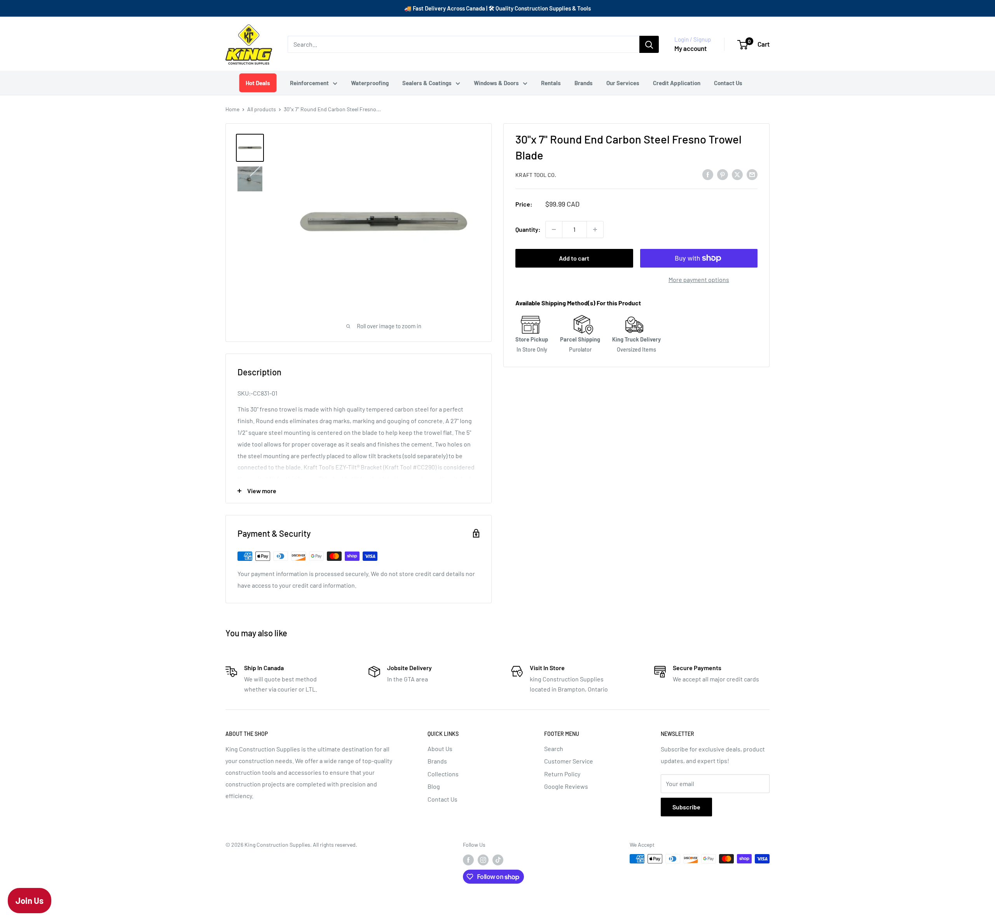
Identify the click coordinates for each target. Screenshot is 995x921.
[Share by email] (752, 174)
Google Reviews (566, 786)
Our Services (622, 82)
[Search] (649, 44)
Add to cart (574, 258)
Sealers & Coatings (427, 82)
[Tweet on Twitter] (737, 174)
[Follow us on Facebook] (468, 859)
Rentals (551, 82)
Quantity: (528, 229)
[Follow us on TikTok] (497, 859)
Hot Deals (258, 82)
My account (690, 48)
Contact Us (728, 82)
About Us (440, 748)
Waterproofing (370, 82)
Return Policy (562, 773)
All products (261, 109)
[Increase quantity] (595, 229)
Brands (583, 82)
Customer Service (568, 761)
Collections (443, 773)
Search (553, 748)
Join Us (30, 900)
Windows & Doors (496, 82)
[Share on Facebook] (707, 174)
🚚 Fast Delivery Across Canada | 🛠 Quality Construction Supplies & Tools (497, 8)
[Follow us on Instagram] (483, 859)
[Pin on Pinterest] (722, 174)
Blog (434, 786)
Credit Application (676, 82)
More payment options (699, 279)
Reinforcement (309, 82)
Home (232, 109)
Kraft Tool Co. (535, 175)
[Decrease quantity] (554, 229)
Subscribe (686, 807)
